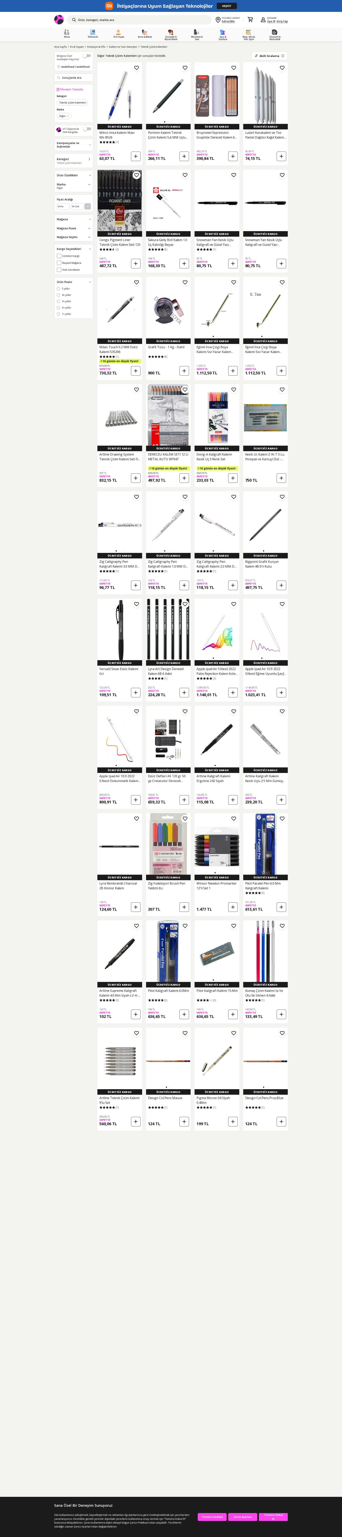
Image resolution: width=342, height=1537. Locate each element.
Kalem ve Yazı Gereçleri (123, 46)
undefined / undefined (75, 66)
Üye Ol (271, 21)
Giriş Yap (282, 21)
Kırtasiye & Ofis (96, 46)
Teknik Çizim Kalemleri (154, 46)
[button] (165, 122)
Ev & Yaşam (77, 46)
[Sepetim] (250, 20)
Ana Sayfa (60, 46)
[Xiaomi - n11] (171, 6)
